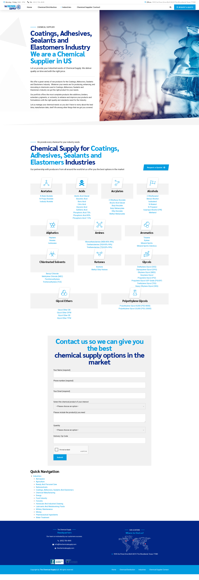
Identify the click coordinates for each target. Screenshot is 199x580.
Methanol (152, 212)
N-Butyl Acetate (46, 196)
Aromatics (146, 232)
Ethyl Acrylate (117, 211)
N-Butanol (153, 204)
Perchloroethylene (52, 279)
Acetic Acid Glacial (81, 196)
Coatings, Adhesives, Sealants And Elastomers (55, 490)
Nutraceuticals (41, 487)
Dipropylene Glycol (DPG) (146, 269)
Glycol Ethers (64, 301)
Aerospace (40, 479)
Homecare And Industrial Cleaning (49, 504)
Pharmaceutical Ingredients (47, 515)
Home (29, 7)
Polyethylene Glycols (135, 301)
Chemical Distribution (47, 7)
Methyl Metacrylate (117, 214)
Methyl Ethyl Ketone (99, 269)
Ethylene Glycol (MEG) (147, 272)
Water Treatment (42, 517)
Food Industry (41, 498)
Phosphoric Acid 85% (81, 215)
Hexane (52, 240)
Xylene (146, 240)
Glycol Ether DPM (64, 313)
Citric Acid (82, 204)
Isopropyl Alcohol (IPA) (152, 210)
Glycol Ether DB (64, 310)
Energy (38, 495)
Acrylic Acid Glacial (117, 203)
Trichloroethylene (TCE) (52, 282)
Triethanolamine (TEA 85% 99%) (99, 247)
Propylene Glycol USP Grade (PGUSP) (147, 281)
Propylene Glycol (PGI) (147, 278)
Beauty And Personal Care (46, 484)
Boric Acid (82, 201)
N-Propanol (152, 207)
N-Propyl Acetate (46, 199)
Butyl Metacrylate (117, 208)
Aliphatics (52, 232)
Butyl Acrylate (117, 205)
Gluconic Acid (81, 207)
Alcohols (152, 191)
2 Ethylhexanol (152, 196)
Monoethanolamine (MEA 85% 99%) (99, 242)
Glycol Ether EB (64, 315)
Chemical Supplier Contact (88, 7)
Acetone (99, 267)
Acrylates (117, 191)
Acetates (46, 191)
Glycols (146, 262)
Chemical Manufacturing (45, 493)
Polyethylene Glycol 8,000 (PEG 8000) (135, 306)
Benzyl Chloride (52, 274)
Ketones (99, 262)
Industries (66, 7)
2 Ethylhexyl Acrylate (117, 200)
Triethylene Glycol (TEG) (146, 283)
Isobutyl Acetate (46, 201)
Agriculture (40, 482)
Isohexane (52, 243)
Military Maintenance (44, 509)
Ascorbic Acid (81, 199)
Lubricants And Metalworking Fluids (50, 506)
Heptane (52, 238)
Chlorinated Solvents (52, 262)
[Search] (170, 7)
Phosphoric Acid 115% (82, 218)
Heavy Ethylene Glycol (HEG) (146, 286)
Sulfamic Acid (81, 210)
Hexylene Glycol (146, 275)
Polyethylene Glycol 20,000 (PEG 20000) (135, 308)
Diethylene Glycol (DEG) (146, 267)
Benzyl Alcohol (153, 199)
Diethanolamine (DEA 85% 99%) (99, 244)
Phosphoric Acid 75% (81, 212)
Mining (38, 512)
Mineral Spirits (147, 243)
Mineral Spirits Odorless (147, 246)
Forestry (39, 501)
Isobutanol (152, 201)
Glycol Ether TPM (64, 318)
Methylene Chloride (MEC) (52, 276)
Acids (82, 191)
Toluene (147, 238)
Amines (99, 232)
